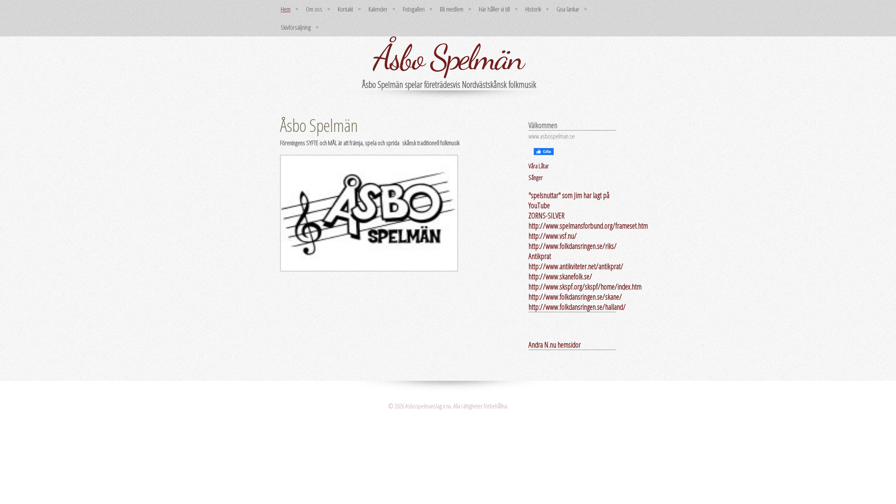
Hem (285, 9)
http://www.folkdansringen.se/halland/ (577, 307)
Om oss (314, 9)
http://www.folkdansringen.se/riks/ (572, 246)
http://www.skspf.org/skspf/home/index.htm (585, 286)
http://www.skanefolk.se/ (560, 276)
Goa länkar (567, 9)
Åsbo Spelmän (448, 57)
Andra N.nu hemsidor (554, 345)
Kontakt (345, 9)
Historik (533, 9)
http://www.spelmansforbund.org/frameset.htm (588, 225)
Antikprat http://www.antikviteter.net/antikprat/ (575, 261)
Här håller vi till (494, 9)
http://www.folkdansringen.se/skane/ (575, 297)
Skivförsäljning (296, 27)
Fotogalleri (414, 9)
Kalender (378, 9)
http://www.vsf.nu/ (552, 236)
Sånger (535, 177)
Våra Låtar (538, 166)
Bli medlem (451, 9)
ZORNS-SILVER (546, 215)
